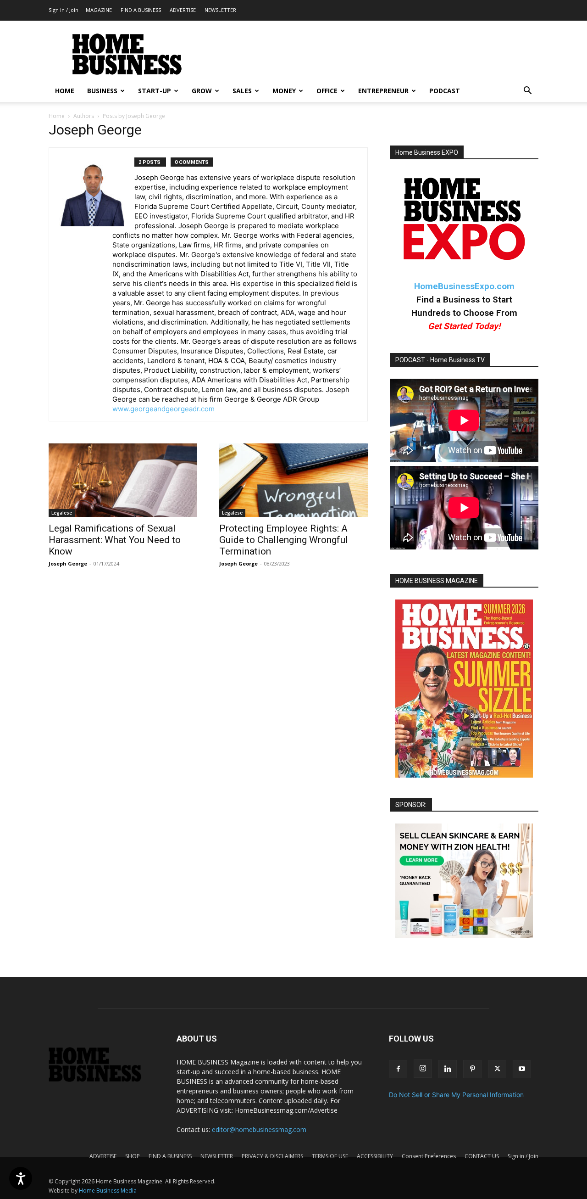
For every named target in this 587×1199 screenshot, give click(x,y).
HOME (64, 90)
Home (57, 116)
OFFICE (327, 90)
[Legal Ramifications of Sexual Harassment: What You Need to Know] (123, 480)
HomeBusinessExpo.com (464, 286)
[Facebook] (398, 1069)
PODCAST (444, 90)
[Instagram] (423, 1068)
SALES (242, 90)
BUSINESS (102, 90)
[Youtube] (522, 1069)
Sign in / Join (63, 9)
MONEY (284, 90)
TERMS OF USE (330, 1156)
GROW (202, 90)
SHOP (132, 1156)
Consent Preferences (429, 1156)
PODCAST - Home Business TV (440, 360)
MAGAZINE (99, 9)
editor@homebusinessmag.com (259, 1129)
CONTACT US (482, 1156)
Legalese (61, 513)
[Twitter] (497, 1069)
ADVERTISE (183, 9)
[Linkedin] (447, 1069)
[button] (527, 91)
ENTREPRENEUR (383, 90)
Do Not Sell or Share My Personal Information (456, 1094)
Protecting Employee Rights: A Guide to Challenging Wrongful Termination (283, 540)
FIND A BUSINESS (141, 9)
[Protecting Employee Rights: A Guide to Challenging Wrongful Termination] (293, 480)
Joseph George (68, 563)
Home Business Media (108, 1190)
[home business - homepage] (102, 1079)
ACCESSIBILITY (375, 1156)
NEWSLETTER (220, 9)
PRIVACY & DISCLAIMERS (272, 1156)
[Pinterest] (472, 1069)
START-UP (154, 90)
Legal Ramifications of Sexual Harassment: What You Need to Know (115, 540)
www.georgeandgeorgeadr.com (163, 408)
